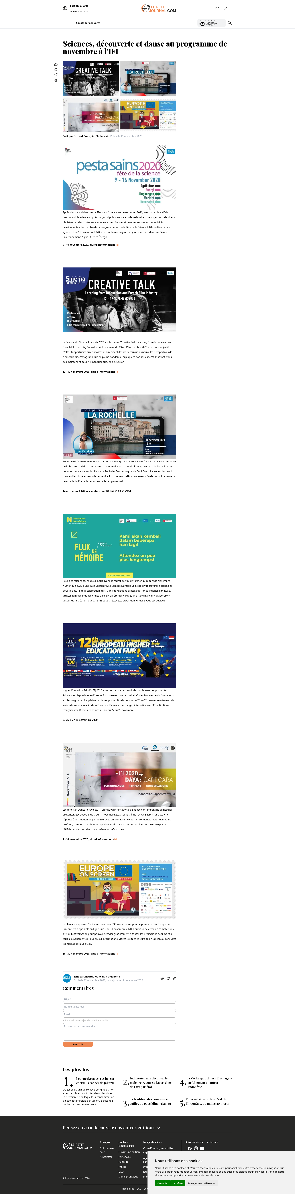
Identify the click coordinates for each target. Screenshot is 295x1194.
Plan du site (129, 1188)
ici (117, 244)
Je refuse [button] (178, 1183)
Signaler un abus (128, 1176)
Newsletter (106, 1157)
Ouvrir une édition (129, 1152)
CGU (121, 1171)
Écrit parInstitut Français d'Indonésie (86, 136)
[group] (222, 22)
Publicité (123, 1162)
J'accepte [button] (162, 1183)
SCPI (145, 1153)
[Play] (222, 23)
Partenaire (124, 1157)
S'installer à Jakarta (88, 23)
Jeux (145, 1171)
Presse (122, 1166)
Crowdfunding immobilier (158, 1148)
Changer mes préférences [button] (201, 1183)
